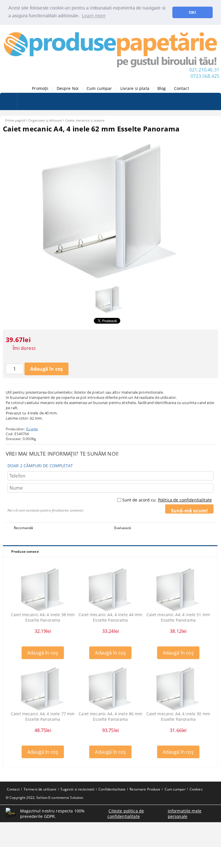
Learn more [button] (94, 15)
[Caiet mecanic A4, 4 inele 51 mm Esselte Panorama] (178, 589)
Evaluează (122, 527)
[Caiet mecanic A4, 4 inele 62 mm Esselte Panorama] (110, 279)
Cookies (196, 789)
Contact (181, 88)
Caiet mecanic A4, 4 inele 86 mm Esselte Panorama (110, 716)
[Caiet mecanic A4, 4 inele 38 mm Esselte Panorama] (43, 589)
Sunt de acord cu (167, 500)
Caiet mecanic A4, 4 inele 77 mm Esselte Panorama (43, 716)
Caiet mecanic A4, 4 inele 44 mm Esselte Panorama (110, 617)
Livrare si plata (134, 88)
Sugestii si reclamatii (77, 789)
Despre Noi (68, 88)
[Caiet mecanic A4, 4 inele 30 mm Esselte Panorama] (178, 688)
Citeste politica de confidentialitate (125, 813)
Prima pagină (15, 120)
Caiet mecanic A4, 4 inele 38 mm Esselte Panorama (43, 617)
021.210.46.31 (204, 70)
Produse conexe (25, 551)
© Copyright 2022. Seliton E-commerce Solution (44, 797)
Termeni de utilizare (40, 789)
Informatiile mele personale (184, 813)
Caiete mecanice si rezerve (85, 120)
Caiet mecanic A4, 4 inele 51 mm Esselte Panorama (178, 617)
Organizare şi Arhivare (45, 120)
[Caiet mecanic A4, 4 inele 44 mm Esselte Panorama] (110, 589)
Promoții (40, 88)
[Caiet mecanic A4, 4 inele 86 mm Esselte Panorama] (110, 688)
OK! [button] (192, 12)
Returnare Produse (144, 789)
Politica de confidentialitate (185, 500)
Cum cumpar (99, 88)
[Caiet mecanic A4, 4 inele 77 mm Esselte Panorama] (43, 688)
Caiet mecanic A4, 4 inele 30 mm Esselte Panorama (178, 716)
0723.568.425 (204, 76)
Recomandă (23, 527)
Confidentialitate (111, 789)
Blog (161, 88)
